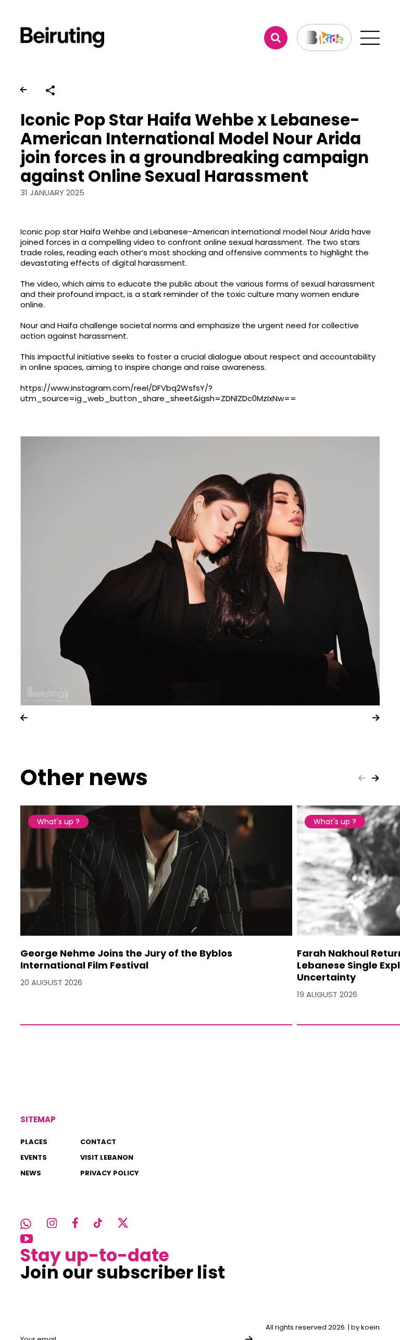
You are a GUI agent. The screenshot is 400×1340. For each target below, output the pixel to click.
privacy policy (109, 1173)
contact (98, 1142)
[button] (24, 717)
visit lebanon (106, 1157)
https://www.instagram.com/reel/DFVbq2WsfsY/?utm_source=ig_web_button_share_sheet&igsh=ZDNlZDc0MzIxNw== (158, 393)
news (30, 1173)
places (33, 1142)
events (33, 1157)
